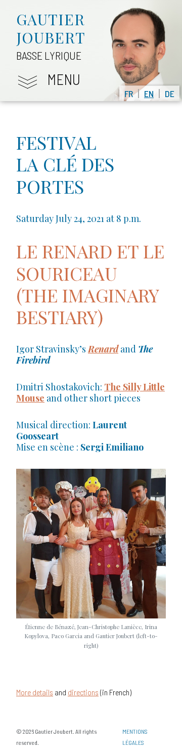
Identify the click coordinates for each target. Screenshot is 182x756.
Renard (103, 349)
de (169, 93)
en (149, 93)
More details (34, 692)
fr (128, 93)
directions (83, 692)
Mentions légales (135, 737)
